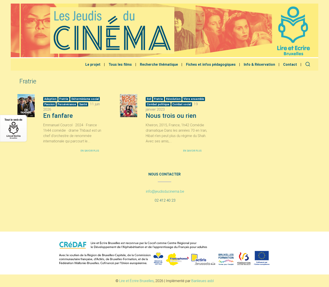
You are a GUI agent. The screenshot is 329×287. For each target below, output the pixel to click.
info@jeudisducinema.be (165, 191)
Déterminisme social (85, 99)
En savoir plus (90, 150)
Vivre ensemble (194, 99)
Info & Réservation (259, 64)
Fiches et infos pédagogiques (211, 64)
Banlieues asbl (202, 281)
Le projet (92, 64)
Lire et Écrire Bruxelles (136, 281)
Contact (290, 64)
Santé (83, 104)
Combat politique (158, 104)
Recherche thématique (159, 64)
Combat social (181, 104)
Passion (49, 104)
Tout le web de (13, 119)
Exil (149, 99)
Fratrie (63, 99)
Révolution (173, 99)
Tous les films (120, 64)
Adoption (50, 99)
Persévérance (67, 104)
